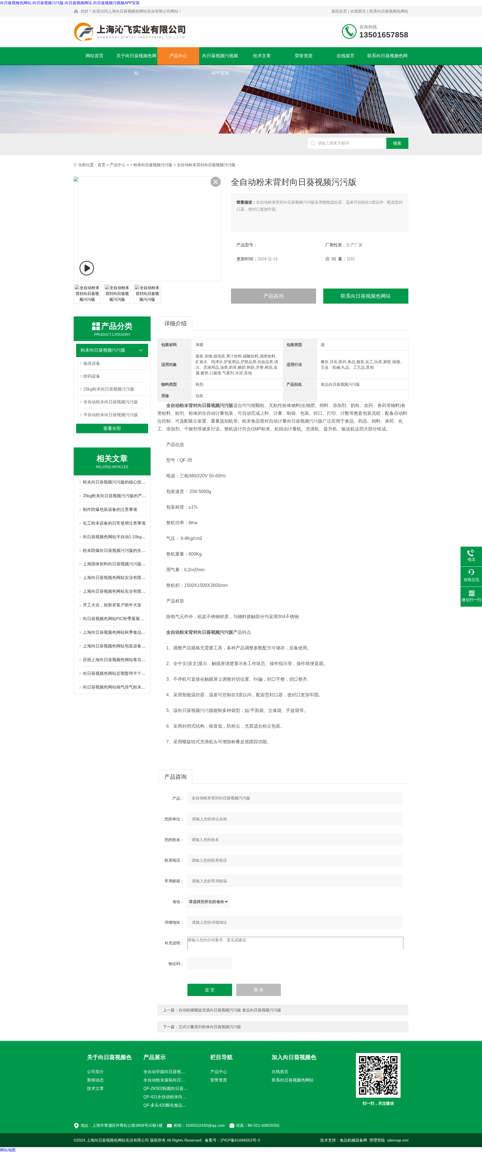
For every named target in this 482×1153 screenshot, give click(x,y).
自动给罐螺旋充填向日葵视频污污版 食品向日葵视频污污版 (230, 1010)
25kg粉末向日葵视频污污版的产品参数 (115, 495)
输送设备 (91, 363)
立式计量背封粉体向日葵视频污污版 (210, 1027)
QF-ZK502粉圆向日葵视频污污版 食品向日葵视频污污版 (166, 1088)
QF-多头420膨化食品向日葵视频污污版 (166, 1105)
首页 (101, 165)
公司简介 (95, 1071)
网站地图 (8, 1150)
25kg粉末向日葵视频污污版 (108, 389)
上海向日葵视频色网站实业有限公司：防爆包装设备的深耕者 (115, 577)
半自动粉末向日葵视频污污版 (110, 414)
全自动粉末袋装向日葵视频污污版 (166, 1080)
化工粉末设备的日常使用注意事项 (114, 523)
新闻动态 (95, 1080)
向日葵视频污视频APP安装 (220, 59)
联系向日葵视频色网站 (388, 11)
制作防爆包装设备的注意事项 (110, 509)
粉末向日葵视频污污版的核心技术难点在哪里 (115, 482)
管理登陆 (377, 1140)
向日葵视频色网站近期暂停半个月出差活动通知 (115, 673)
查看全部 (112, 428)
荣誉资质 (304, 55)
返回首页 (339, 11)
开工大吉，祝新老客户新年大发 (112, 604)
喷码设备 (91, 376)
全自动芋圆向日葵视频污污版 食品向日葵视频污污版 (166, 1071)
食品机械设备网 (353, 1140)
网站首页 (94, 55)
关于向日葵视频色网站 (136, 59)
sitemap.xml (397, 1140)
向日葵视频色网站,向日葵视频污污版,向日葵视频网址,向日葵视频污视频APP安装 (70, 3)
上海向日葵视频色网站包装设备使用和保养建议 (115, 646)
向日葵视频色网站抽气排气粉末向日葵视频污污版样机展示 (115, 687)
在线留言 (358, 11)
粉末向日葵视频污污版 (152, 165)
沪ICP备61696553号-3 (240, 1140)
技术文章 (262, 55)
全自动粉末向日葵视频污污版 (110, 401)
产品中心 (178, 55)
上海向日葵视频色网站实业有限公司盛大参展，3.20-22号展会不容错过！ (115, 591)
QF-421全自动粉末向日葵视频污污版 (166, 1096)
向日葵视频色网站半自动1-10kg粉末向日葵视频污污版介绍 (115, 536)
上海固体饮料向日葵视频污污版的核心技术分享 (115, 563)
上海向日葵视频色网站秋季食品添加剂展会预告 (115, 632)
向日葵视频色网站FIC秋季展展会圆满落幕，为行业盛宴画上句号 (115, 618)
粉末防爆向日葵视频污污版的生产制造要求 (115, 550)
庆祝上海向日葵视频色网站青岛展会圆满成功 (115, 659)
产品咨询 (274, 296)
